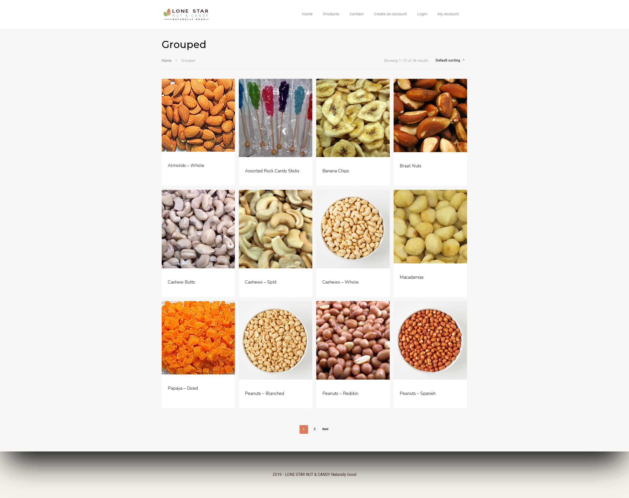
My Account (448, 14)
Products (331, 14)
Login (422, 14)
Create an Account (390, 14)
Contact (357, 14)
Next (325, 429)
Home (307, 14)
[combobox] (450, 60)
